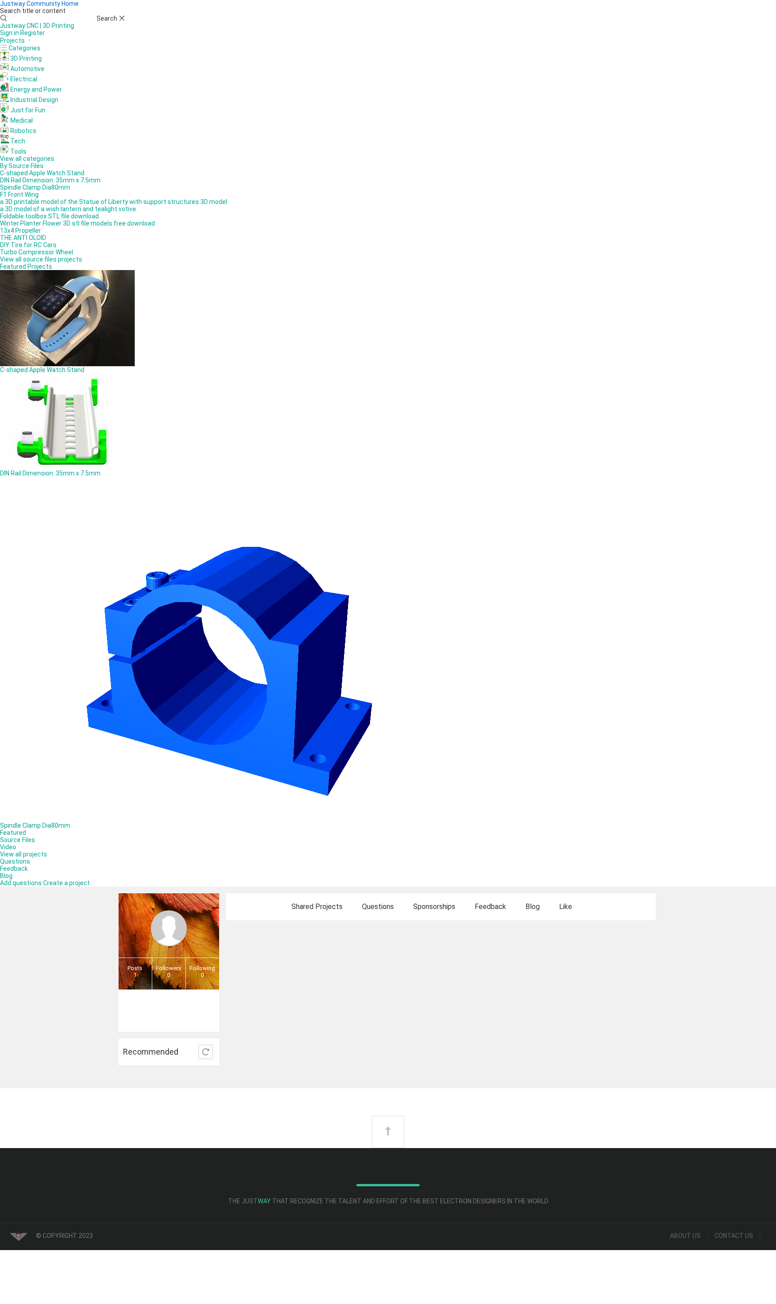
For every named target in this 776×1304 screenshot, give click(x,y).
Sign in (10, 32)
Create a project (66, 883)
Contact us (733, 1235)
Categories (23, 48)
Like (565, 906)
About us (685, 1235)
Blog (6, 875)
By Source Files (22, 165)
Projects (13, 40)
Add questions (21, 883)
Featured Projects (26, 266)
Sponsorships (434, 906)
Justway (13, 25)
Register (32, 32)
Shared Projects (317, 906)
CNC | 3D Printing (50, 25)
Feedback (14, 868)
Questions (15, 861)
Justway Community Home (39, 3)
